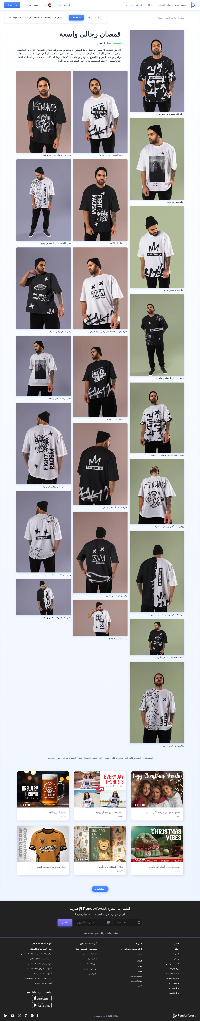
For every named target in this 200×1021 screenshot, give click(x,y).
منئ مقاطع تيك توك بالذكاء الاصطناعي (38, 978)
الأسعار (67, 5)
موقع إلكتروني (136, 981)
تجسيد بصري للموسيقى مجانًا (86, 949)
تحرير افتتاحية (92, 963)
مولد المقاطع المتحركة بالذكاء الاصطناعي (36, 954)
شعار (140, 971)
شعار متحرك (92, 959)
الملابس (173, 18)
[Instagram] (32, 1016)
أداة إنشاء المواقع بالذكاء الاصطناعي (38, 968)
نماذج (182, 18)
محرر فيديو (93, 973)
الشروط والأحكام (172, 978)
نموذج (139, 986)
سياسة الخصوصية (172, 973)
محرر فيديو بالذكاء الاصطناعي (41, 959)
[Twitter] (19, 1016)
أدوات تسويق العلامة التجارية (131, 949)
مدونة (140, 954)
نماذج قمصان (162, 18)
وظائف (176, 959)
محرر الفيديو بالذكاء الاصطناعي (40, 949)
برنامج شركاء (174, 988)
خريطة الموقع (174, 983)
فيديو (140, 966)
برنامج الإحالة (174, 968)
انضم (65, 922)
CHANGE (76, 17)
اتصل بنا (176, 954)
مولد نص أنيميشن (90, 968)
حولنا (177, 949)
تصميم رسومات (136, 976)
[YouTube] (12, 1016)
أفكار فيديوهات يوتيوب (43, 983)
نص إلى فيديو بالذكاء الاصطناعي (40, 963)
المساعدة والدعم (172, 963)
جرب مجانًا (12, 5)
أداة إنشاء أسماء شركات (43, 973)
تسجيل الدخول (32, 5)
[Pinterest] (26, 1016)
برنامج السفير (174, 993)
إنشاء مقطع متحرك (90, 954)
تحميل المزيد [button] (100, 889)
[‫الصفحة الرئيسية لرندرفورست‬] (193, 5)
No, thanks (94, 17)
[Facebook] (37, 1016)
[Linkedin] (5, 1016)
